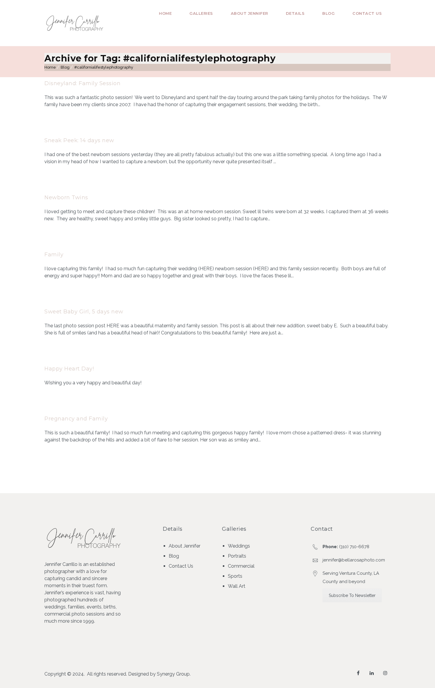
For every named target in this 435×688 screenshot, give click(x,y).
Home (165, 13)
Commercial (241, 566)
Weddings (239, 546)
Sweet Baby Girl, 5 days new (83, 311)
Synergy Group (173, 674)
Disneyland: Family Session (82, 83)
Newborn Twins (66, 197)
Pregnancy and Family (76, 418)
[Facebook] (358, 673)
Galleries (201, 13)
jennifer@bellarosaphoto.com (354, 560)
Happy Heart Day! (69, 368)
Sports (235, 576)
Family (53, 254)
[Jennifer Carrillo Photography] (75, 23)
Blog (328, 13)
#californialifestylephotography (103, 67)
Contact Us (367, 13)
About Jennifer (249, 13)
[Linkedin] (371, 673)
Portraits (237, 556)
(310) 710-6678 (354, 546)
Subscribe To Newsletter (352, 595)
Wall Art (236, 586)
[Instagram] (385, 673)
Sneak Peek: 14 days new (79, 140)
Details (295, 13)
